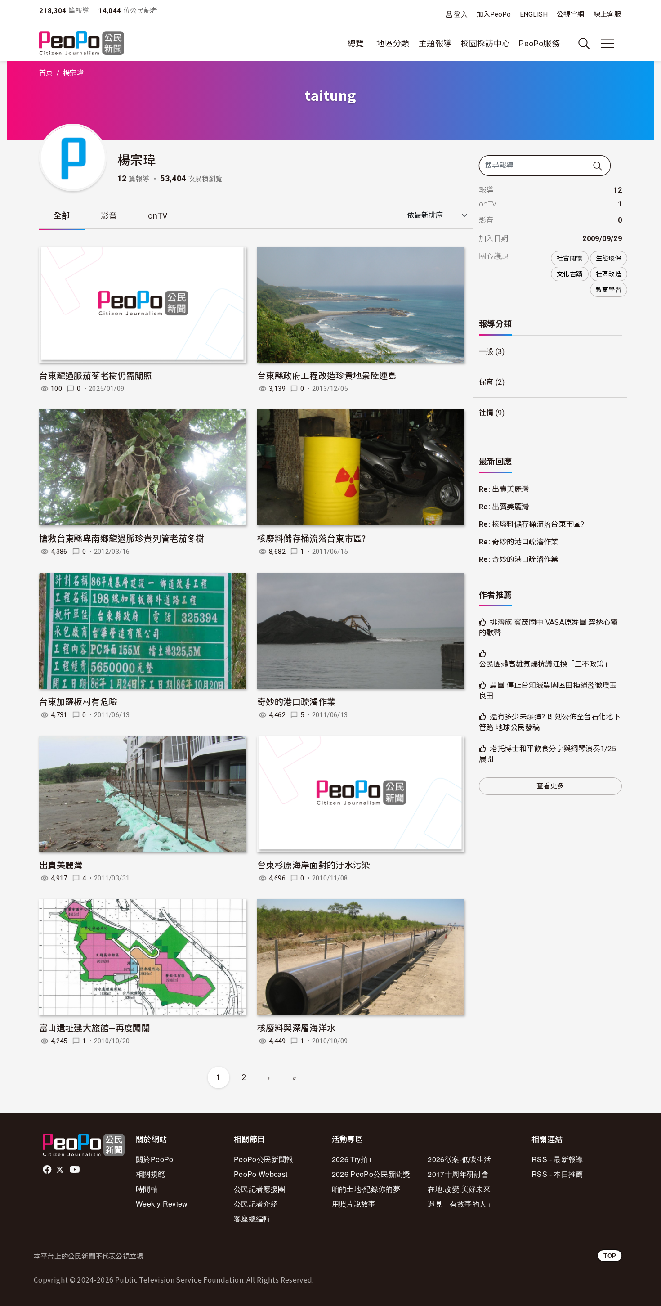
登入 (461, 14)
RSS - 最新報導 (557, 1159)
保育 (486, 382)
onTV (157, 215)
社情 (486, 412)
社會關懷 (569, 258)
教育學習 (608, 289)
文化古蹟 (569, 274)
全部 (62, 215)
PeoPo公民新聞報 (264, 1159)
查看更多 (550, 786)
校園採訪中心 (485, 43)
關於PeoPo (155, 1159)
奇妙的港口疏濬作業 (296, 701)
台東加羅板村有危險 (78, 701)
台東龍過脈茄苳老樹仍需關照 (95, 375)
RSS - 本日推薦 (557, 1174)
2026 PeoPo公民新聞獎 (371, 1174)
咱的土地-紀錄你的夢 (366, 1189)
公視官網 (570, 14)
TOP (609, 1255)
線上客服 (607, 14)
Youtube (75, 1169)
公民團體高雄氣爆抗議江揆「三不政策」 (545, 664)
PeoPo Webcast (261, 1174)
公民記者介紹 (256, 1203)
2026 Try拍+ (352, 1159)
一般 (486, 351)
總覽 (356, 43)
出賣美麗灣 (61, 864)
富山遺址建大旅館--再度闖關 (94, 1027)
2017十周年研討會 (458, 1174)
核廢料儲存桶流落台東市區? (311, 538)
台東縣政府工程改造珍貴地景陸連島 (327, 375)
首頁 (46, 73)
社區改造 (608, 274)
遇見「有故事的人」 (461, 1203)
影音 (109, 215)
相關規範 (150, 1174)
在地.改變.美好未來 (459, 1189)
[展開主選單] (607, 44)
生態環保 (608, 258)
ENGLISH (534, 14)
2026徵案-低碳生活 (459, 1159)
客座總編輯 (252, 1218)
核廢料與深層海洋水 (296, 1027)
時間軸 (147, 1189)
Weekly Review (162, 1203)
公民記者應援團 (260, 1189)
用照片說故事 (354, 1203)
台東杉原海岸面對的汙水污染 (314, 864)
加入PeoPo (494, 14)
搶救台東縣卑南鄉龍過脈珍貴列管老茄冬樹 (122, 538)
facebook (48, 1169)
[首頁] (81, 43)
